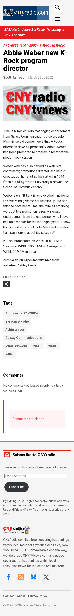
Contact (8, 596)
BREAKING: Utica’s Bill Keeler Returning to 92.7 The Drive (34, 32)
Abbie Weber (14, 330)
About (21, 596)
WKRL (9, 354)
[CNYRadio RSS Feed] (21, 577)
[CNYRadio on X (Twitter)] (46, 577)
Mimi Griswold (16, 346)
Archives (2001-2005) (20, 45)
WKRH (52, 346)
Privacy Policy (37, 596)
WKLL (37, 346)
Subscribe (16, 487)
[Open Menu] (57, 19)
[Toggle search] (57, 7)
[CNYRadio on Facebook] (8, 577)
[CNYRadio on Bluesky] (33, 577)
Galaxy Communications (23, 338)
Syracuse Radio (52, 45)
